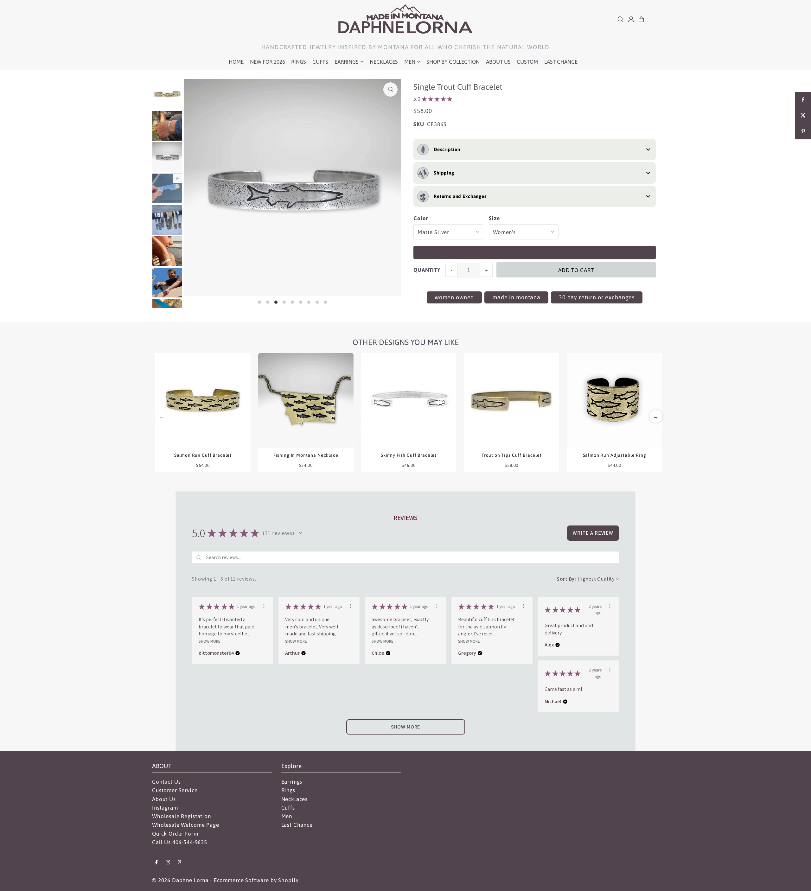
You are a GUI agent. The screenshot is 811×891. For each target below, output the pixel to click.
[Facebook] (156, 862)
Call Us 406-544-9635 (179, 842)
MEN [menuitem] (409, 62)
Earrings (292, 782)
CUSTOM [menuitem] (527, 62)
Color (420, 218)
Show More (209, 641)
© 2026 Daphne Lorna (180, 880)
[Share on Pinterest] (803, 131)
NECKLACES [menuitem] (384, 62)
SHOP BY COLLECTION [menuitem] (453, 62)
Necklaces (294, 799)
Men (286, 816)
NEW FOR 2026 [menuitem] (267, 62)
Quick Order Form (175, 834)
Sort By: (566, 579)
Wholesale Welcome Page (185, 825)
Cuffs (288, 808)
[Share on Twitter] (803, 116)
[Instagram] (168, 862)
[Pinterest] (179, 862)
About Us (164, 799)
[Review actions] (263, 605)
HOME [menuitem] (236, 62)
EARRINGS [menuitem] (347, 62)
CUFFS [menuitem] (320, 62)
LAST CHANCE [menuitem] (561, 62)
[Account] (631, 19)
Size (494, 218)
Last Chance (297, 825)
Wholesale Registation (181, 816)
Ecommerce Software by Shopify (256, 880)
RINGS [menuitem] (298, 62)
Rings (288, 790)
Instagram (165, 808)
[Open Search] (620, 19)
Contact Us (166, 782)
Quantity (427, 270)
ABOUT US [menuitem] (498, 62)
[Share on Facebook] (803, 100)
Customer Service (175, 790)
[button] (655, 416)
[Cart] (641, 19)
